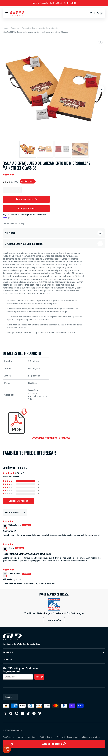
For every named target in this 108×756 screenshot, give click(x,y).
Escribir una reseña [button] (18, 500)
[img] (8, 521)
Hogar (5, 28)
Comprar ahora (26, 208)
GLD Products (16, 730)
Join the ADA (54, 620)
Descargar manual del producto (50, 437)
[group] (54, 3)
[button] (6, 13)
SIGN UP (39, 677)
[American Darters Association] (54, 604)
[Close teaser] (12, 744)
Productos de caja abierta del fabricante (40, 28)
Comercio (15, 28)
